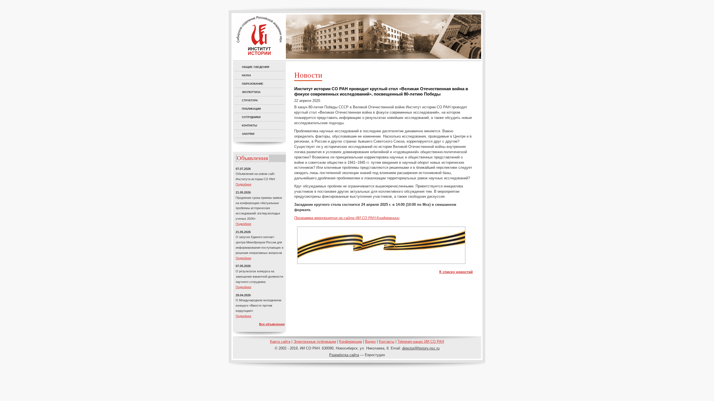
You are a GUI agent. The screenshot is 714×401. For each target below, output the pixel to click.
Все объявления (271, 324)
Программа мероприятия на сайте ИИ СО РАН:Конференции (346, 218)
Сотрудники (251, 117)
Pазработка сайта (344, 355)
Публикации (251, 108)
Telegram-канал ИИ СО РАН (420, 341)
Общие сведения (255, 67)
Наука (246, 75)
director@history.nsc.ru (421, 348)
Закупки (248, 133)
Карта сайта (280, 341)
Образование (252, 83)
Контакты (249, 125)
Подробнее (243, 184)
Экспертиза (251, 92)
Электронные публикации (314, 341)
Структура (250, 100)
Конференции (350, 341)
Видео (370, 341)
